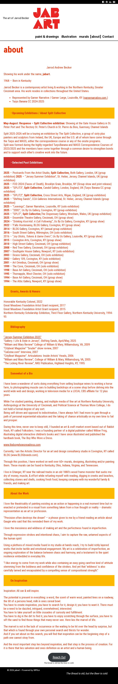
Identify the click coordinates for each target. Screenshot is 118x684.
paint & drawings (47, 36)
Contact (108, 36)
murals (84, 36)
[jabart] (46, 18)
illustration (69, 36)
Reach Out (59, 657)
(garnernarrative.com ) (95, 97)
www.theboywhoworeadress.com (22, 444)
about (96, 36)
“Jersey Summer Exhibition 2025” (22, 337)
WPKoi (37, 670)
